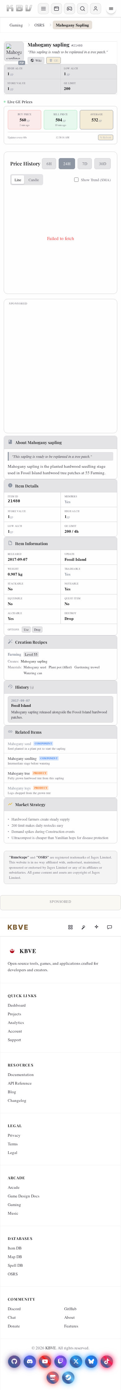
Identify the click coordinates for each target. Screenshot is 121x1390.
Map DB (15, 1256)
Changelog (17, 1100)
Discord (14, 1308)
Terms (13, 1144)
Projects (14, 1014)
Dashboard (17, 1005)
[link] (18, 927)
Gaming (16, 25)
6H (49, 163)
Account (15, 1031)
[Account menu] (95, 8)
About (69, 1317)
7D (84, 163)
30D (102, 163)
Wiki (38, 60)
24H (66, 163)
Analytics (16, 1022)
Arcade (14, 1187)
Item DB (15, 1248)
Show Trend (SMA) (96, 179)
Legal (12, 1152)
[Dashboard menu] (43, 8)
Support (14, 1039)
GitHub (70, 1308)
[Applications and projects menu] (56, 8)
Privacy (14, 1135)
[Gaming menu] (69, 8)
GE (56, 60)
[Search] (82, 8)
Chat (12, 1317)
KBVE (50, 1348)
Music (13, 1213)
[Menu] (111, 9)
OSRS (39, 25)
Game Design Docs (23, 1196)
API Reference (20, 1083)
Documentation (21, 1074)
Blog (12, 1091)
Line (18, 179)
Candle (34, 179)
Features (71, 1326)
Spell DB (15, 1265)
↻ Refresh (105, 137)
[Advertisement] (60, 368)
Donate (14, 1326)
